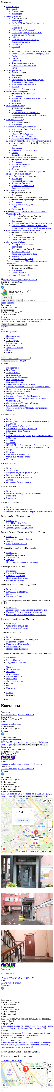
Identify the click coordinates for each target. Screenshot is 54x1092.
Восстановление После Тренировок (28, 249)
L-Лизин (15, 37)
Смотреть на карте (39, 745)
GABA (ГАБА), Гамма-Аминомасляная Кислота (27, 421)
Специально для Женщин (23, 237)
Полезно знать (46, 1026)
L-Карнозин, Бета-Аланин (23, 35)
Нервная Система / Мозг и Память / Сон (24, 389)
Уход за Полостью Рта (21, 275)
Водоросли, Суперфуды (22, 204)
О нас (8, 686)
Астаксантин (17, 77)
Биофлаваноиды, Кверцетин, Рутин (28, 79)
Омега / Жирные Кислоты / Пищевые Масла (31, 228)
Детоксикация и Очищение (24, 136)
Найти (19, 300)
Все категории (12, 6)
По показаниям (13, 336)
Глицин (15, 58)
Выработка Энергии (21, 251)
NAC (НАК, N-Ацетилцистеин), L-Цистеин (31, 51)
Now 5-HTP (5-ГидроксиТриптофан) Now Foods (27, 447)
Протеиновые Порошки (22, 258)
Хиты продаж (12, 340)
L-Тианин (16, 47)
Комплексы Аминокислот (23, 63)
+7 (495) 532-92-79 (28, 279)
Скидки (22, 361)
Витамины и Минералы (17, 377)
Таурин (15, 68)
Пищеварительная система (18, 391)
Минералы (16, 103)
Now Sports (11, 370)
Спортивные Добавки (16, 405)
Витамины (16, 101)
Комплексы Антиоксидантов (24, 84)
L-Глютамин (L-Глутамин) (23, 30)
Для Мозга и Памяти (21, 164)
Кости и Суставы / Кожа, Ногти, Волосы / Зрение (28, 387)
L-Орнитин (17, 44)
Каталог (7, 298)
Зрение (15, 152)
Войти (4, 324)
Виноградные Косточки (22, 82)
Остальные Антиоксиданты (24, 89)
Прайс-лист (11, 345)
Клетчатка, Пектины (21, 183)
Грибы (14, 207)
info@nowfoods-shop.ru (11, 724)
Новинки (10, 338)
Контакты (10, 352)
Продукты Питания (15, 394)
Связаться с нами (22, 745)
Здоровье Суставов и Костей (24, 150)
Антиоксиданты (13, 375)
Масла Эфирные (19, 273)
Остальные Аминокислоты (24, 65)
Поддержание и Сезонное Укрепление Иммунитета (29, 512)
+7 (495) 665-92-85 (11, 279)
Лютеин (15, 87)
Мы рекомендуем (14, 343)
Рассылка (5, 1028)
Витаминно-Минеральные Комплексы (29, 98)
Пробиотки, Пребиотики (23, 185)
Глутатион (16, 61)
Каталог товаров (10, 361)
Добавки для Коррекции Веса (25, 138)
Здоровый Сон (18, 167)
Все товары (17, 14)
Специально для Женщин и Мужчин (22, 403)
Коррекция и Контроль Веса (24, 254)
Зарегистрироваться (17, 324)
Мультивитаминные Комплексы (26, 112)
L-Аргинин (17, 28)
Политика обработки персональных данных (20, 1042)
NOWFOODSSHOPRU (11, 1061)
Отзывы (10, 350)
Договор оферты (21, 1045)
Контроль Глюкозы (14, 382)
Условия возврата (31, 1026)
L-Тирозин (16, 49)
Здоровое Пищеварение (22, 181)
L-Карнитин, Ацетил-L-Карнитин (27, 32)
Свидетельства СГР (37, 1028)
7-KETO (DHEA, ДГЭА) (23, 134)
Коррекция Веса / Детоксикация (20, 384)
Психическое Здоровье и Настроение (28, 171)
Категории (16, 1033)
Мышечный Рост (19, 256)
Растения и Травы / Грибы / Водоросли (23, 396)
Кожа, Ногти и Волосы (22, 155)
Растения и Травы (20, 209)
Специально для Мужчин (23, 240)
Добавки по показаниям (33, 1033)
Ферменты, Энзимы (20, 188)
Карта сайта (15, 1028)
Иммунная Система (15, 379)
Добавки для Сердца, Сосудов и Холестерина (32, 223)
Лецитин (16, 169)
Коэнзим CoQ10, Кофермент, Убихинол (29, 225)
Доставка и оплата (14, 348)
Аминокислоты (13, 372)
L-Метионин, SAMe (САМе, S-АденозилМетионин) (25, 40)
